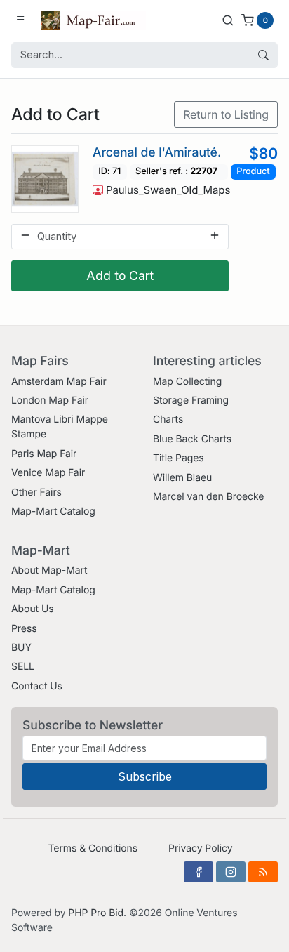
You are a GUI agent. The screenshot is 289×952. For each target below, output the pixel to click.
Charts (168, 419)
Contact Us (36, 686)
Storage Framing (191, 400)
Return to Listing (226, 114)
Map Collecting (187, 382)
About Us (32, 609)
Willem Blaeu (182, 478)
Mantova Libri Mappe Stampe (59, 427)
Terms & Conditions (92, 848)
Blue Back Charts (192, 439)
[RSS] (263, 871)
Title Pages (178, 458)
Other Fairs (36, 492)
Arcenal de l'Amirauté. (157, 152)
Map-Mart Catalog (53, 511)
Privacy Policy (200, 848)
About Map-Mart (49, 570)
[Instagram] (231, 871)
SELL (22, 667)
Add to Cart (120, 275)
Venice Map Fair (48, 473)
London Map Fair (49, 400)
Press (24, 629)
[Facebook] (198, 871)
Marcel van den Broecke (208, 497)
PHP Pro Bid (95, 913)
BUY (21, 648)
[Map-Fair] (93, 20)
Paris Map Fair (43, 454)
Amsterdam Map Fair (59, 382)
